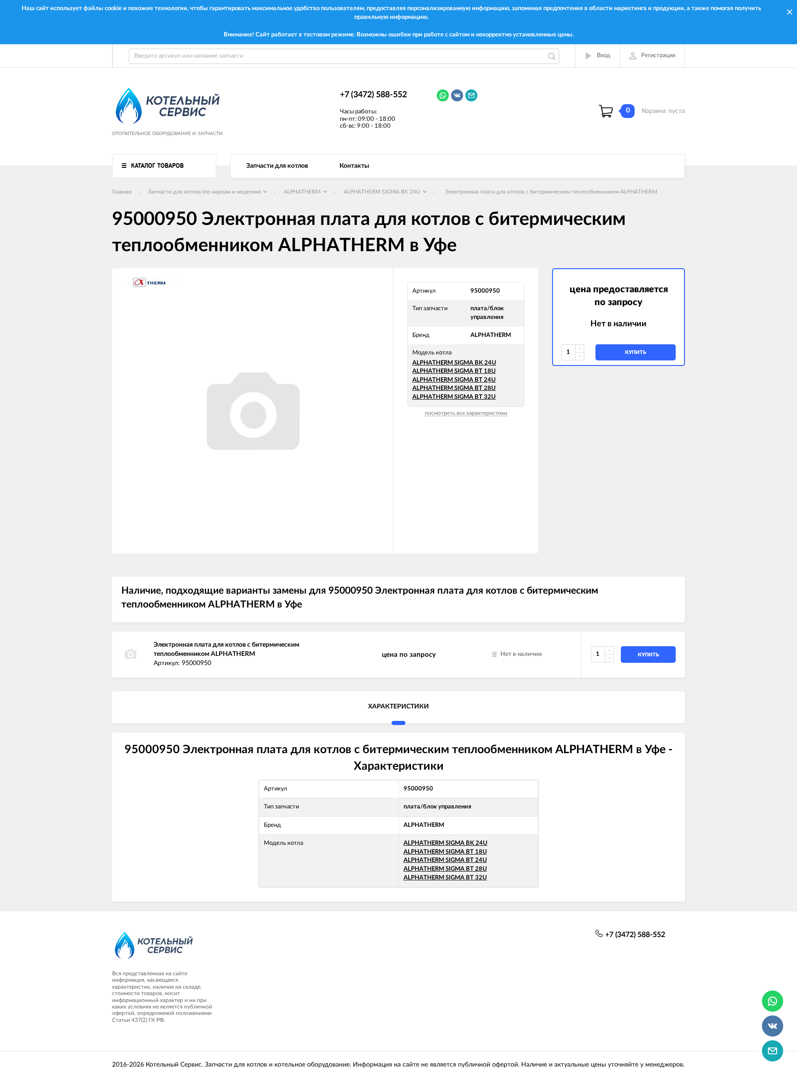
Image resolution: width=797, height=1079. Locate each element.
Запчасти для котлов (277, 166)
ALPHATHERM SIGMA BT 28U (454, 388)
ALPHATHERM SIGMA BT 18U (454, 371)
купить (635, 352)
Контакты (354, 166)
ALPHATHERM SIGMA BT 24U (454, 380)
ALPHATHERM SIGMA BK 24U (454, 363)
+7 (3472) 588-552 (373, 95)
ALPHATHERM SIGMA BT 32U (454, 397)
